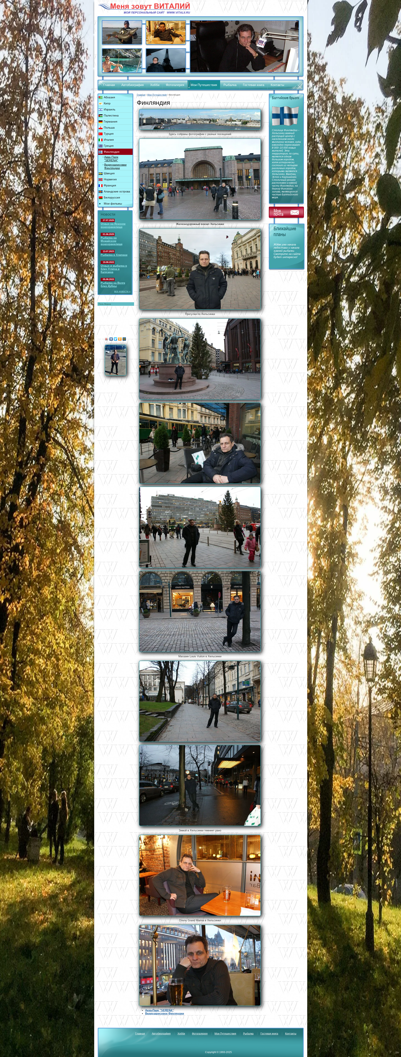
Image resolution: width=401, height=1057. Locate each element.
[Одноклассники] (120, 339)
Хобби (154, 85)
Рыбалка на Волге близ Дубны (113, 284)
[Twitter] (115, 339)
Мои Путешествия (204, 85)
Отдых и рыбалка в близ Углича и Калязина (114, 269)
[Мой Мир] (124, 339)
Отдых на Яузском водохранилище (113, 225)
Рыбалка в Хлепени (114, 255)
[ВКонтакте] (111, 339)
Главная (109, 85)
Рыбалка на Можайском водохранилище (111, 241)
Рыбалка (229, 85)
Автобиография (132, 85)
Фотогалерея (175, 85)
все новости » (122, 291)
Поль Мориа (105, 304)
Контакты (277, 85)
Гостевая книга (253, 85)
